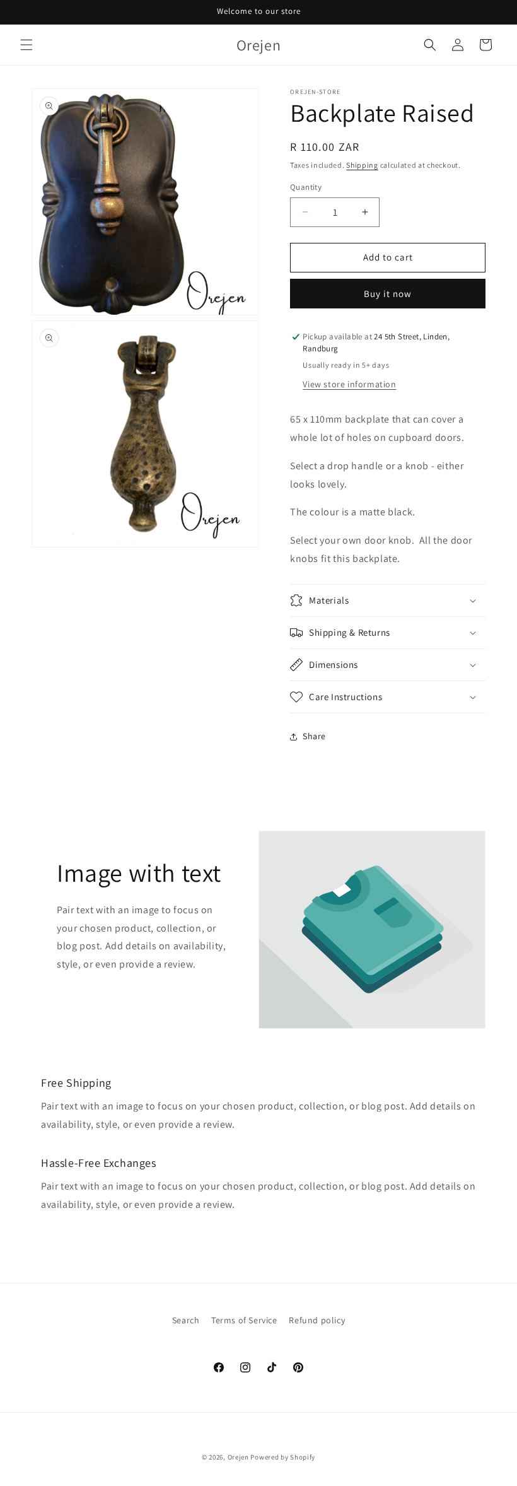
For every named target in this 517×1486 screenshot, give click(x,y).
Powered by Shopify (282, 1457)
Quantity (306, 187)
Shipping (362, 165)
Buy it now (388, 294)
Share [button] (314, 736)
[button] (26, 45)
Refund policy (317, 1320)
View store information (349, 384)
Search (186, 1320)
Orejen (238, 1457)
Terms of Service (244, 1320)
